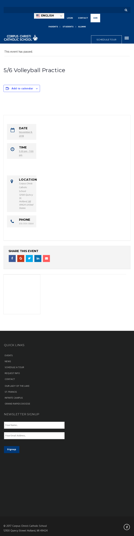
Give (95, 18)
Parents (53, 27)
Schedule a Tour (14, 367)
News (8, 361)
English (47, 15)
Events (9, 355)
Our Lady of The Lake (17, 386)
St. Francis (11, 392)
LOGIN (70, 18)
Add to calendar (22, 88)
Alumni (82, 27)
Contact (10, 379)
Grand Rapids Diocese (17, 404)
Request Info (12, 373)
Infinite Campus (14, 398)
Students (68, 27)
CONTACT (83, 18)
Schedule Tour (106, 39)
